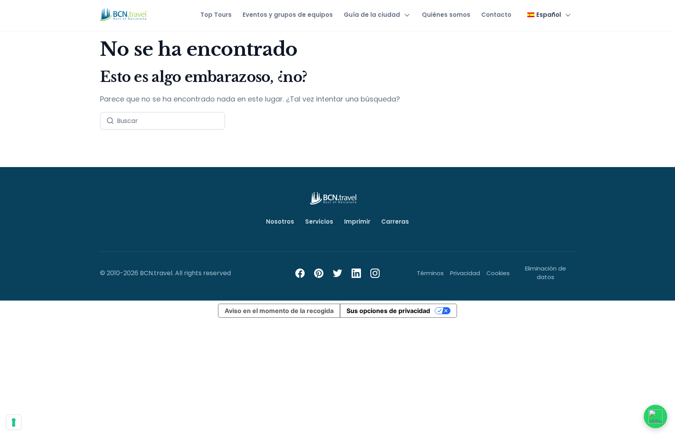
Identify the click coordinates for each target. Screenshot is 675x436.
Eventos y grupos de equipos (288, 15)
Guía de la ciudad (372, 15)
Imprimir (357, 221)
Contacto (496, 15)
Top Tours (216, 15)
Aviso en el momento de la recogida (279, 311)
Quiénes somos (446, 15)
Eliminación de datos (545, 272)
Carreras (395, 221)
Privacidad (465, 273)
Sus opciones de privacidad (388, 311)
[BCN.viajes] (123, 15)
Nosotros (280, 221)
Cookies (498, 273)
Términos (430, 273)
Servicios (319, 221)
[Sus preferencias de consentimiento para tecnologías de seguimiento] (13, 422)
